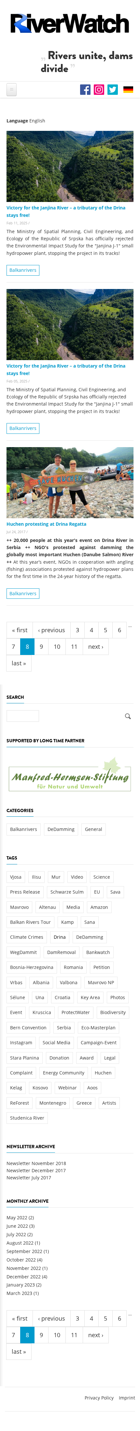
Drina (60, 937)
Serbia (64, 1027)
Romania (73, 967)
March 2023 (19, 1293)
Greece (84, 1103)
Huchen (103, 1073)
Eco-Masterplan (98, 1027)
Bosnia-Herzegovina (31, 967)
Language (17, 121)
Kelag (16, 1088)
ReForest (19, 1103)
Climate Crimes (26, 937)
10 (57, 646)
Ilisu (36, 877)
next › (95, 646)
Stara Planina (24, 1058)
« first (19, 630)
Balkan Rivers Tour (30, 922)
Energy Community (63, 1073)
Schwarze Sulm (67, 892)
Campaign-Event (99, 1042)
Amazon (99, 907)
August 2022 (20, 1243)
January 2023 (21, 1285)
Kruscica (42, 1012)
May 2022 (17, 1217)
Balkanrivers (22, 270)
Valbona (68, 982)
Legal (110, 1058)
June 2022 (17, 1226)
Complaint (21, 1073)
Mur (56, 877)
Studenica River (27, 1118)
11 (74, 646)
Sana (89, 922)
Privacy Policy (99, 1398)
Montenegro (52, 1103)
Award (87, 1058)
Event (16, 1012)
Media (73, 907)
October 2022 (21, 1260)
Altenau (47, 907)
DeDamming (61, 829)
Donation (59, 1058)
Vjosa (15, 877)
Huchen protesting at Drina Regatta (46, 524)
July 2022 (16, 1234)
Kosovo (40, 1088)
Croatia (62, 997)
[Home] (70, 23)
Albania (41, 982)
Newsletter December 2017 (36, 1170)
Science (101, 877)
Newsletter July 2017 (29, 1177)
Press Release (25, 892)
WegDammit (23, 952)
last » (19, 663)
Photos (117, 997)
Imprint (127, 1398)
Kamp (67, 922)
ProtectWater (76, 1012)
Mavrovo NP (101, 982)
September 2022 (24, 1251)
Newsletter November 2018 (36, 1163)
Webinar (67, 1088)
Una (39, 997)
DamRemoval (61, 952)
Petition (101, 967)
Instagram (21, 1042)
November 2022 (24, 1268)
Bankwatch (98, 952)
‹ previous (51, 630)
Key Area (90, 997)
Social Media (56, 1042)
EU (97, 892)
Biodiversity (113, 1012)
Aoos (92, 1088)
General (93, 829)
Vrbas (16, 982)
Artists (109, 1103)
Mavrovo (19, 907)
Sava (115, 892)
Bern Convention (28, 1027)
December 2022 (24, 1277)
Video (77, 877)
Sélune (17, 997)
